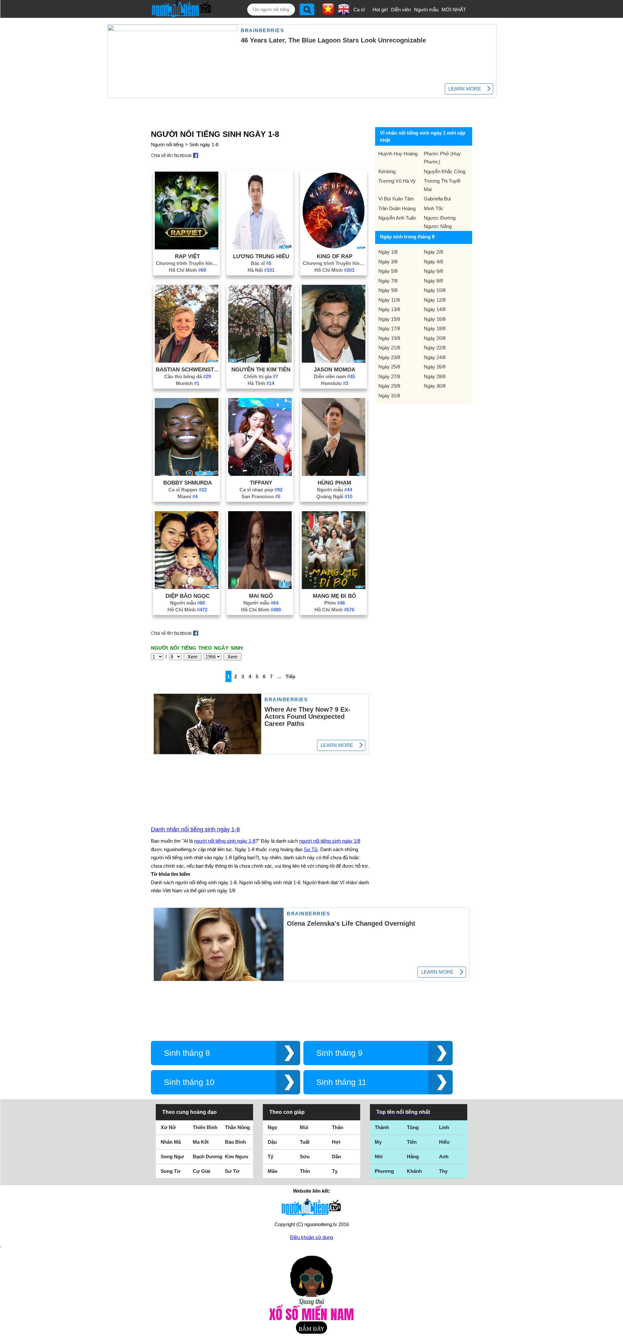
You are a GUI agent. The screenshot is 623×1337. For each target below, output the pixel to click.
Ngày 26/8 (435, 366)
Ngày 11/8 (389, 300)
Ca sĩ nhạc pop (260, 489)
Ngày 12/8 (435, 300)
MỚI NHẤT (454, 9)
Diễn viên (401, 9)
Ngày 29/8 (389, 386)
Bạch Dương (207, 1156)
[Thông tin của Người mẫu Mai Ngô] (260, 587)
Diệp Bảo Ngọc (187, 596)
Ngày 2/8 (433, 252)
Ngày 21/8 (389, 347)
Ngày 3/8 (387, 261)
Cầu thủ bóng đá (187, 376)
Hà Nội (261, 270)
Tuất (305, 1142)
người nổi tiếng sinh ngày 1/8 (329, 841)
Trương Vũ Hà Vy (397, 181)
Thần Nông (237, 1127)
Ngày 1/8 (387, 252)
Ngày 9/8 (387, 290)
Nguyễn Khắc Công (444, 171)
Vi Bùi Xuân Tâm (396, 198)
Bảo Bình (235, 1142)
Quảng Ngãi (334, 496)
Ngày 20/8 (435, 338)
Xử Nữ (168, 1127)
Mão (272, 1171)
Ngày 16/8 (435, 319)
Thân (337, 1127)
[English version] (343, 13)
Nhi (379, 1156)
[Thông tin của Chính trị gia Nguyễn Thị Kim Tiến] (260, 361)
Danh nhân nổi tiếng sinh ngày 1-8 (195, 829)
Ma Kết (201, 1142)
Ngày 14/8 (435, 309)
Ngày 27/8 (389, 376)
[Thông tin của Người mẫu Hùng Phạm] (333, 474)
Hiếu (444, 1142)
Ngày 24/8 (435, 357)
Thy (443, 1171)
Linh (444, 1127)
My (378, 1142)
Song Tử (170, 1171)
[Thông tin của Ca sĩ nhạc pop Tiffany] (260, 474)
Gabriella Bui (437, 198)
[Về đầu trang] (616, 1330)
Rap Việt (187, 256)
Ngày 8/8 (433, 280)
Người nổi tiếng (167, 144)
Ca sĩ (359, 9)
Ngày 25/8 (389, 366)
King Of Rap (334, 256)
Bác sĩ (261, 263)
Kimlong (387, 171)
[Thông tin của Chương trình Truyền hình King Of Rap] (333, 247)
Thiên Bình (205, 1127)
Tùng (413, 1127)
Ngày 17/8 (389, 328)
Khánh (414, 1171)
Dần (336, 1156)
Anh (443, 1156)
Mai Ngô (261, 596)
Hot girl (380, 9)
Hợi (336, 1142)
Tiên (412, 1142)
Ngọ (272, 1127)
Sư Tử (311, 849)
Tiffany (261, 483)
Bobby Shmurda (187, 483)
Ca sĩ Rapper (187, 489)
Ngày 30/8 (435, 386)
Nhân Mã (171, 1142)
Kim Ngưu (236, 1156)
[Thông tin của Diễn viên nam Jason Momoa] (333, 361)
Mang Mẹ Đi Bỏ (334, 596)
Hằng (413, 1156)
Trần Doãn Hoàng (397, 208)
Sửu (305, 1156)
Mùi (304, 1127)
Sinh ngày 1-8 (203, 144)
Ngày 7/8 (387, 280)
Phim (334, 603)
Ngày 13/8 (389, 309)
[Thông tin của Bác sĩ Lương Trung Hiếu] (260, 247)
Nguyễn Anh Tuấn (397, 218)
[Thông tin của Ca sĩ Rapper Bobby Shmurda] (186, 474)
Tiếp (290, 676)
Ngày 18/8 (435, 328)
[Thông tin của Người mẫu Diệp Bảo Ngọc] (186, 587)
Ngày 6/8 (433, 271)
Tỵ (334, 1171)
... (279, 676)
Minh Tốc (434, 208)
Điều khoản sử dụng (311, 1237)
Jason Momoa (334, 369)
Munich (187, 383)
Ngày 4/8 (433, 261)
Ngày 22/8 (435, 347)
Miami (187, 496)
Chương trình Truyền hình (187, 263)
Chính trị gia (261, 376)
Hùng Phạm (334, 483)
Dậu (272, 1142)
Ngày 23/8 (389, 357)
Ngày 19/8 (389, 338)
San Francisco (260, 496)
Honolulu (334, 383)
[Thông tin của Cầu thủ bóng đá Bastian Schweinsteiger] (186, 361)
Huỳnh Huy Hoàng (398, 153)
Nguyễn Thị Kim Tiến (260, 369)
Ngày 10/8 (435, 290)
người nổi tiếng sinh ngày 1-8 (224, 841)
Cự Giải (201, 1171)
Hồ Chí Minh (187, 270)
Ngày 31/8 (389, 395)
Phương (384, 1171)
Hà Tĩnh (261, 383)
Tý (270, 1156)
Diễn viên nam (334, 376)
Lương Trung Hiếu (261, 256)
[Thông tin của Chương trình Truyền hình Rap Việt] (186, 247)
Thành (382, 1127)
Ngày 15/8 (389, 319)
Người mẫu (426, 9)
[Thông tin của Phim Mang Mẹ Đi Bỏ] (333, 587)
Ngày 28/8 (435, 376)
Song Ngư (172, 1156)
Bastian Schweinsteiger (187, 369)
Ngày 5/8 (387, 271)
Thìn (305, 1171)
